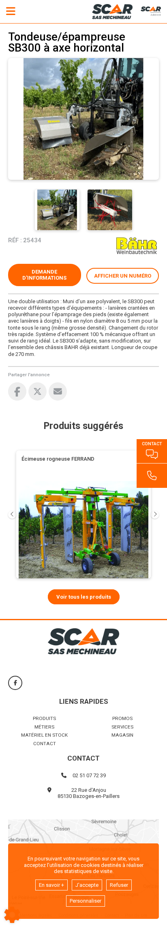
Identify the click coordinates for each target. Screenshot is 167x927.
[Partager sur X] (37, 391)
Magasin (122, 735)
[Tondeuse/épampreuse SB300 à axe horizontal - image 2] (110, 210)
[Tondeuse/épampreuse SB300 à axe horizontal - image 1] (57, 210)
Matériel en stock (44, 735)
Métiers (44, 727)
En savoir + (51, 885)
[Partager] (58, 391)
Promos (122, 718)
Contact (44, 743)
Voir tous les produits (83, 597)
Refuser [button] (119, 885)
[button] (122, 276)
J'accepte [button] (86, 885)
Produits (44, 718)
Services (122, 727)
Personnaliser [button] (85, 901)
